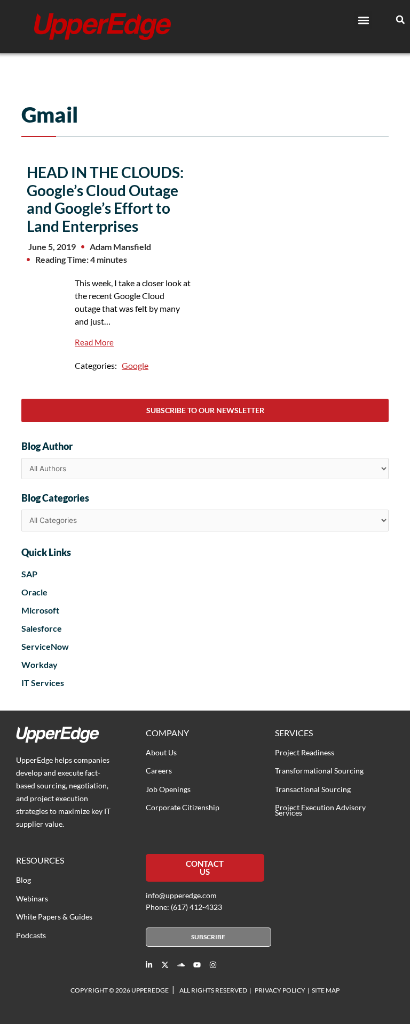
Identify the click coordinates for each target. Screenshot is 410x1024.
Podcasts (31, 935)
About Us (161, 752)
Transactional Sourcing (313, 789)
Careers (159, 770)
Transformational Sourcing (319, 770)
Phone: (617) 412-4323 (184, 907)
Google (135, 365)
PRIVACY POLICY (280, 990)
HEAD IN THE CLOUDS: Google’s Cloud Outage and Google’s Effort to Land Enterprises (105, 199)
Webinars (32, 898)
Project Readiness (304, 752)
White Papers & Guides (54, 916)
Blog (23, 879)
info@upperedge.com (181, 895)
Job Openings (168, 789)
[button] (363, 20)
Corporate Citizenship (182, 807)
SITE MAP (326, 990)
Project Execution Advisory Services (320, 810)
